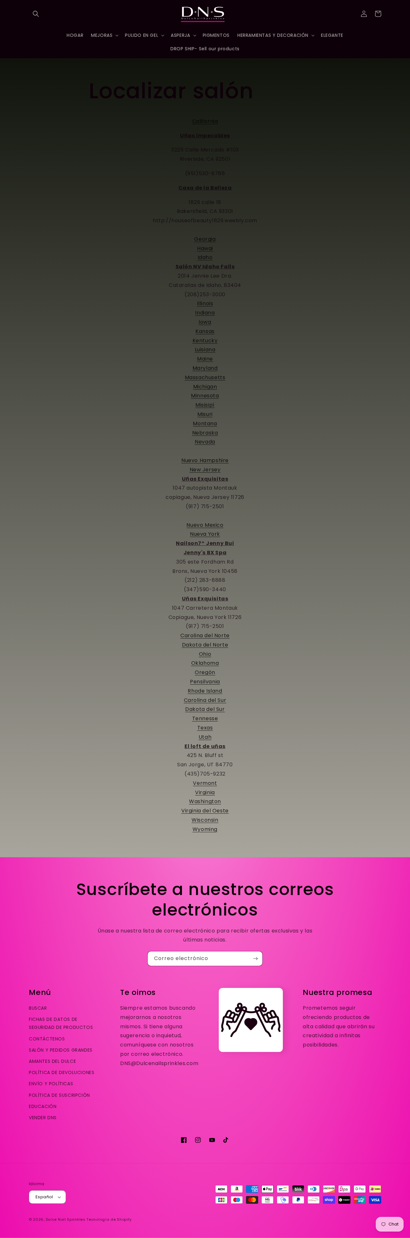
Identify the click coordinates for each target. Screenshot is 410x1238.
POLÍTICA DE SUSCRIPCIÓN (59, 1095)
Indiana (205, 312)
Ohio (205, 654)
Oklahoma (205, 663)
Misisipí (205, 405)
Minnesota (205, 395)
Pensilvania (205, 681)
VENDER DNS (43, 1117)
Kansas (205, 331)
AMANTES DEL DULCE (52, 1061)
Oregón (205, 672)
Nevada (205, 441)
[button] (36, 14)
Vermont (205, 783)
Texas (205, 727)
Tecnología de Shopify (109, 1219)
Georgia (205, 239)
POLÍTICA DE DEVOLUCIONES (61, 1072)
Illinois (205, 303)
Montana (205, 423)
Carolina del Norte (205, 635)
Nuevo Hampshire (205, 460)
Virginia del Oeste (205, 810)
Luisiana (205, 349)
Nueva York (205, 534)
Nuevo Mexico (204, 525)
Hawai (205, 248)
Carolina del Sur (205, 700)
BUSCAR (38, 1008)
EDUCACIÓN (42, 1106)
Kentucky (205, 340)
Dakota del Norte (205, 644)
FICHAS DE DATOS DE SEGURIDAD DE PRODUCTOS (61, 1023)
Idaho (205, 257)
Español (44, 1197)
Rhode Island (205, 691)
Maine (205, 358)
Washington (205, 801)
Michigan (205, 386)
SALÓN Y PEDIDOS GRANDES (61, 1050)
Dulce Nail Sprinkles (66, 1219)
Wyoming (205, 829)
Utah (205, 737)
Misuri (205, 414)
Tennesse (205, 718)
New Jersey (205, 469)
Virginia (205, 792)
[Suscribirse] (255, 958)
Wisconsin (205, 820)
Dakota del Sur (205, 709)
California (205, 121)
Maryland (205, 368)
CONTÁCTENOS (47, 1039)
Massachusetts (205, 377)
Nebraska (205, 432)
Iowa (205, 322)
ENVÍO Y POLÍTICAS (51, 1083)
